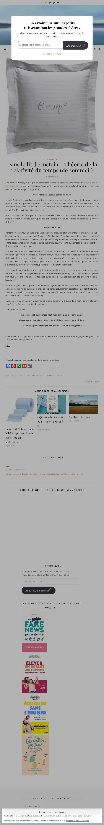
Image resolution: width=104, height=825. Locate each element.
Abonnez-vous (74, 45)
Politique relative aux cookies (77, 821)
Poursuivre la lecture (52, 54)
